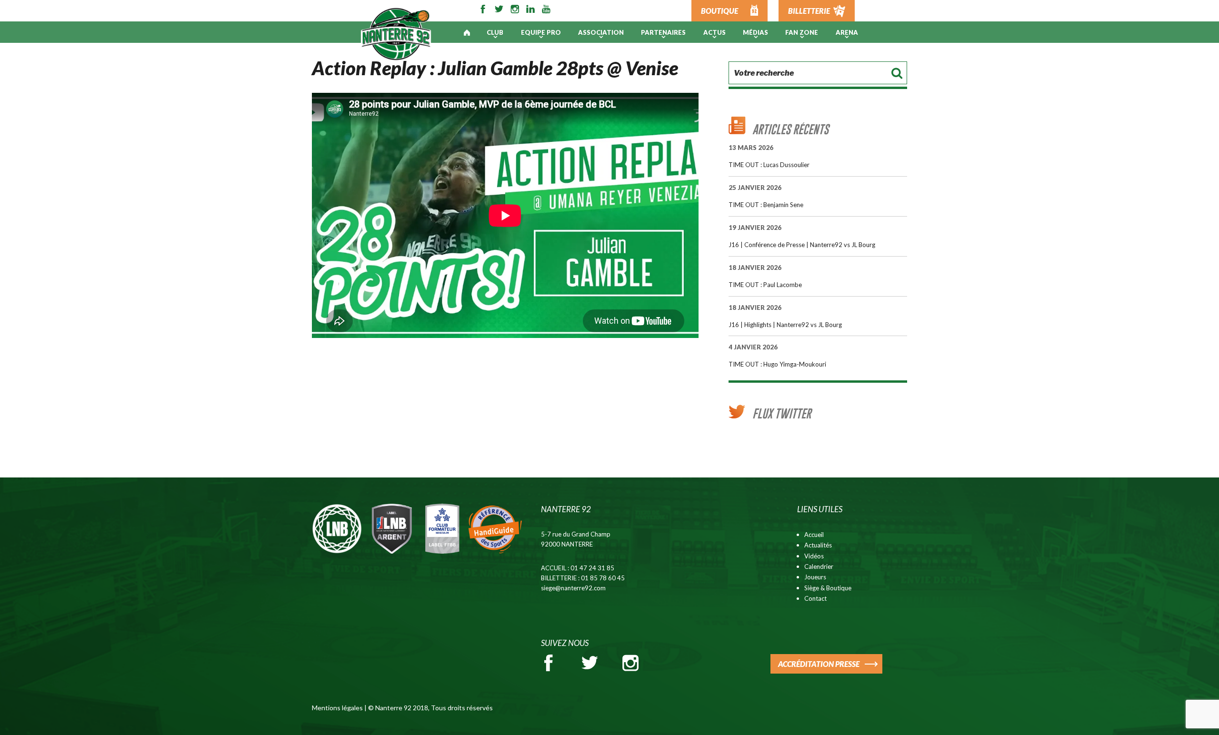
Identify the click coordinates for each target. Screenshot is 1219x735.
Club (495, 32)
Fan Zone (801, 32)
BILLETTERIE (809, 10)
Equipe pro (541, 32)
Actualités (818, 545)
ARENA (847, 32)
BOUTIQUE (719, 10)
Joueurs (815, 577)
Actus (714, 32)
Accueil (814, 534)
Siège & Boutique (827, 588)
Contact (815, 598)
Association (601, 32)
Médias (755, 32)
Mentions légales (337, 708)
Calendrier (818, 566)
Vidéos (814, 556)
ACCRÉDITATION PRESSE (818, 663)
